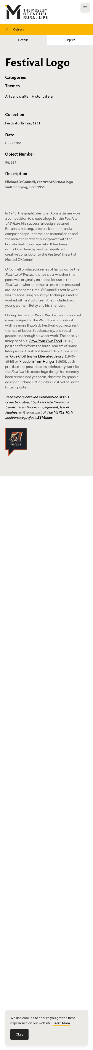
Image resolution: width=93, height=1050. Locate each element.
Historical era (42, 96)
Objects (18, 29)
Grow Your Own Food (45, 341)
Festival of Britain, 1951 (22, 123)
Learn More (61, 1023)
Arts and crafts (16, 96)
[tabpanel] (46, 260)
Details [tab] (23, 40)
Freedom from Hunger (37, 361)
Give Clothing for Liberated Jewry (36, 356)
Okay (19, 1034)
